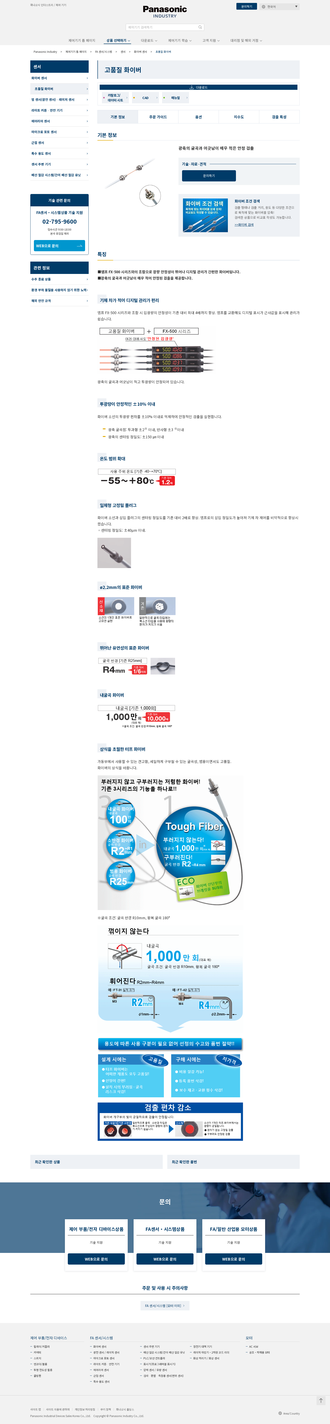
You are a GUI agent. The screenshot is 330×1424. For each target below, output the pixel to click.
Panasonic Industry (45, 51)
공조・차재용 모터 (259, 1352)
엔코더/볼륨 (40, 1364)
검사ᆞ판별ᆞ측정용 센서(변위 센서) (163, 1376)
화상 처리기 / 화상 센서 (206, 1358)
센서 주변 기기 (41, 164)
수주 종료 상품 (41, 279)
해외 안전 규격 (41, 300)
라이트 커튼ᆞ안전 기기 (46, 110)
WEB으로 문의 (47, 245)
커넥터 (37, 1352)
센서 (123, 51)
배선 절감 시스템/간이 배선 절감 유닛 (56, 175)
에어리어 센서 (40, 121)
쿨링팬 (37, 1376)
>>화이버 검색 (244, 224)
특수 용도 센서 (41, 153)
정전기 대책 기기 (202, 1346)
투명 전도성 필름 (43, 1370)
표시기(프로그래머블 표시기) (159, 1364)
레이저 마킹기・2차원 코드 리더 (211, 1352)
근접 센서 (37, 142)
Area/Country (291, 1413)
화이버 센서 (140, 51)
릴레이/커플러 (42, 1346)
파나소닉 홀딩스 (125, 1409)
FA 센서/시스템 (103, 51)
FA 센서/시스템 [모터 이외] (163, 1305)
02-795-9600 (59, 221)
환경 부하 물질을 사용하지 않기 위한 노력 (58, 290)
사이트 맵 (35, 1409)
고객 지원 (209, 40)
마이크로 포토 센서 (44, 132)
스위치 (37, 1358)
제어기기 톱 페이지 (81, 40)
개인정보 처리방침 (85, 1409)
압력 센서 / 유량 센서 (155, 1370)
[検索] (200, 27)
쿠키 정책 (105, 1409)
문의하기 (246, 6)
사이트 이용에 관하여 (58, 1409)
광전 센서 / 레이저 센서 (106, 1352)
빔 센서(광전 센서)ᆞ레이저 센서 (52, 99)
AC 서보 (253, 1346)
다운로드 (147, 40)
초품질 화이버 (44, 88)
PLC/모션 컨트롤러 (154, 1358)
